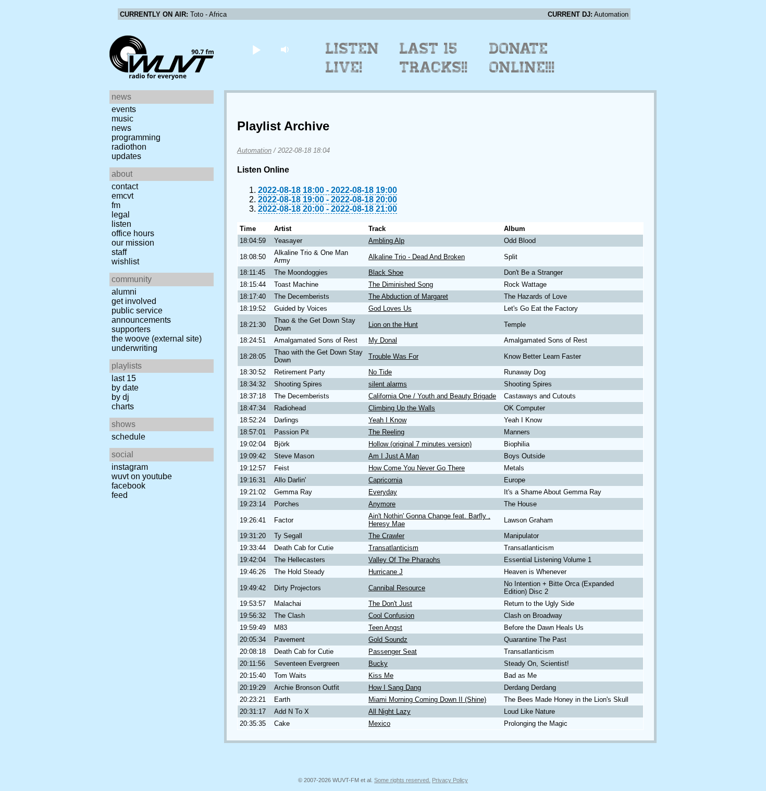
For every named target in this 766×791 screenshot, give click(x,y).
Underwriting (134, 348)
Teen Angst (385, 627)
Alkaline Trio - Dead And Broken (416, 257)
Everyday (382, 492)
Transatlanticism (393, 548)
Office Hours (133, 233)
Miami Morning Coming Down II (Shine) (427, 699)
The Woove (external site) (157, 338)
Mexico (379, 723)
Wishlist (125, 261)
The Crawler (386, 536)
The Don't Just (390, 603)
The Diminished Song (400, 284)
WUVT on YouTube (142, 476)
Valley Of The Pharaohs (404, 560)
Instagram (130, 467)
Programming (136, 137)
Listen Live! (352, 58)
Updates (126, 156)
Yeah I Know (387, 420)
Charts (123, 406)
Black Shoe (385, 272)
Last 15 (124, 378)
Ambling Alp (386, 241)
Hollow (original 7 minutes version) (420, 444)
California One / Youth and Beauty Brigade (432, 396)
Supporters (131, 329)
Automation (254, 150)
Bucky (378, 663)
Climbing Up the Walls (401, 408)
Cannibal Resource (396, 588)
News (121, 128)
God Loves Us (390, 308)
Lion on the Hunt (393, 324)
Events (124, 109)
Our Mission (133, 242)
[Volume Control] (286, 49)
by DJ (120, 397)
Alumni (124, 291)
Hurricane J (385, 572)
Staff (119, 252)
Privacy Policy (450, 780)
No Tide (380, 372)
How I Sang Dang (394, 687)
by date (125, 387)
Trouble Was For (393, 356)
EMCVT (122, 195)
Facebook (128, 485)
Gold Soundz (387, 639)
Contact (125, 186)
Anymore (382, 504)
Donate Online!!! (522, 58)
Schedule (128, 436)
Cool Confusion (391, 615)
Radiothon (129, 146)
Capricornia (385, 480)
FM (116, 205)
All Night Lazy (389, 711)
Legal (121, 214)
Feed (120, 495)
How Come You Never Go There (416, 468)
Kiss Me (380, 675)
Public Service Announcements (141, 315)
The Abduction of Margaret (408, 296)
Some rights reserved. (402, 780)
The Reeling (386, 432)
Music (122, 118)
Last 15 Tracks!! (434, 58)
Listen (121, 224)
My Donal (382, 340)
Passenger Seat (392, 651)
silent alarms (387, 384)
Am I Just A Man (393, 456)
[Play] (256, 49)
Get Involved (134, 301)
